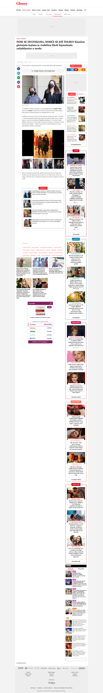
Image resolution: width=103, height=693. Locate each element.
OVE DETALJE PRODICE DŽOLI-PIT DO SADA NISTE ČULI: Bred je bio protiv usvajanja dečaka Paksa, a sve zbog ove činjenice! (47, 202)
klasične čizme (33, 252)
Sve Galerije (76, 234)
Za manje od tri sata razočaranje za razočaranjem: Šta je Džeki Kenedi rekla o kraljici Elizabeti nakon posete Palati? (72, 101)
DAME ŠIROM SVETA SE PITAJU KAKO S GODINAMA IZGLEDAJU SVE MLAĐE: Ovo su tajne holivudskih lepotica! (47, 221)
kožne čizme (26, 255)
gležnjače (59, 250)
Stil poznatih (58, 14)
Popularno (81, 568)
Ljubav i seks (46, 10)
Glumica (33, 250)
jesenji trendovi (58, 252)
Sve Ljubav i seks (76, 561)
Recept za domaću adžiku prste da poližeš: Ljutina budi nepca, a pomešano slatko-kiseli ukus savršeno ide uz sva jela (76, 471)
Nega (34, 14)
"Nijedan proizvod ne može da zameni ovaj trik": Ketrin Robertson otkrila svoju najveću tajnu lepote (76, 389)
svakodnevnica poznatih (46, 247)
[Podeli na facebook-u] (18, 68)
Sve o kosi (48, 14)
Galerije (72, 10)
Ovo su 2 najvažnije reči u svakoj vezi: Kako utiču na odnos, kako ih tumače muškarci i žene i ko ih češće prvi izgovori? (76, 553)
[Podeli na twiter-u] (18, 73)
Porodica (54, 10)
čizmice (48, 250)
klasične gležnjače (42, 252)
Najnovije (70, 568)
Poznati (18, 10)
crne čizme (25, 252)
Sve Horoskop (76, 317)
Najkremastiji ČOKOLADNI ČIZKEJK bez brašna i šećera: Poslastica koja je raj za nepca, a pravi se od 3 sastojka (72, 109)
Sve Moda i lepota (76, 397)
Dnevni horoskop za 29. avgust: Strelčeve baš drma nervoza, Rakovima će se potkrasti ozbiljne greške (72, 120)
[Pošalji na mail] (18, 86)
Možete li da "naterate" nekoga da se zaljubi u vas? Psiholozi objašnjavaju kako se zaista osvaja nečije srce (76, 504)
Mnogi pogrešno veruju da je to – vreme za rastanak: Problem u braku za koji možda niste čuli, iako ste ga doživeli (76, 528)
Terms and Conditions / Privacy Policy (63, 688)
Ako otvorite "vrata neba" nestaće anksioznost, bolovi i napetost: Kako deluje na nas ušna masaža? (72, 139)
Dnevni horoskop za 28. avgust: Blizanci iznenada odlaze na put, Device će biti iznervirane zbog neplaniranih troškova (76, 309)
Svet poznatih (35, 247)
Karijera (60, 10)
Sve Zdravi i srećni (76, 479)
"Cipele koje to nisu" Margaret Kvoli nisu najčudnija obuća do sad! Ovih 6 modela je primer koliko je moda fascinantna (76, 171)
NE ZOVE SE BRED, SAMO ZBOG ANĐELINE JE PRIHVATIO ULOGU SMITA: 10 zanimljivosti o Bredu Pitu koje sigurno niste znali (46, 211)
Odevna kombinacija (57, 255)
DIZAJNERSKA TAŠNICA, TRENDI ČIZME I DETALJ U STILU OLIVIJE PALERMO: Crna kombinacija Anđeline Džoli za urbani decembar (47, 192)
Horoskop (79, 10)
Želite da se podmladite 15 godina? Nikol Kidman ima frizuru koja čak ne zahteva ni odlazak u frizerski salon (76, 342)
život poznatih (57, 247)
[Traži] (85, 10)
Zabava (66, 10)
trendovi (51, 252)
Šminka (41, 14)
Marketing (39, 688)
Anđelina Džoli (26, 247)
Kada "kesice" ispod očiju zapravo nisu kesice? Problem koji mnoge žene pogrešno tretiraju (76, 367)
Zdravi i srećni (36, 10)
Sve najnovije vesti (76, 144)
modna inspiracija (45, 255)
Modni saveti (67, 14)
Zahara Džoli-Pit (40, 250)
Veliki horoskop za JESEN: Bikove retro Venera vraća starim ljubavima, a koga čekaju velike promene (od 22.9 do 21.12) (76, 284)
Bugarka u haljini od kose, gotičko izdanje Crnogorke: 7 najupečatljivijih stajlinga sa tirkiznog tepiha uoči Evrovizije (76, 196)
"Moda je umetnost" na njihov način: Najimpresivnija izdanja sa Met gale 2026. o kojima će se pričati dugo (76, 223)
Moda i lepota (26, 10)
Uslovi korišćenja (48, 688)
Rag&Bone (33, 255)
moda (38, 255)
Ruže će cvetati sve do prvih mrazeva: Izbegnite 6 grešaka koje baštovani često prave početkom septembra (72, 129)
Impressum (33, 688)
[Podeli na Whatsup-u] (18, 77)
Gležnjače (53, 250)
